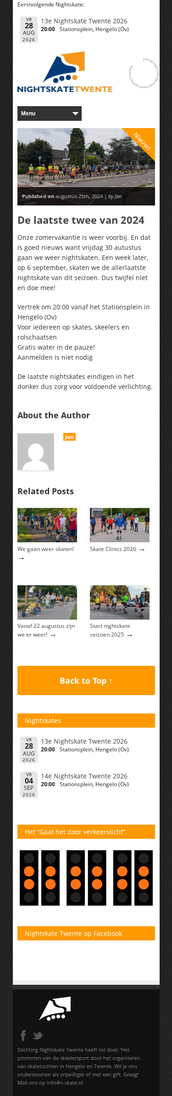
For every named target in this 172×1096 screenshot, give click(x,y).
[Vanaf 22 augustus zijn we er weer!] (47, 617)
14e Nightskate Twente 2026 (84, 776)
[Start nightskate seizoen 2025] (120, 617)
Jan (69, 437)
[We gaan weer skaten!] (47, 540)
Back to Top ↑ (86, 680)
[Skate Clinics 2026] (120, 540)
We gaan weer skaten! (45, 549)
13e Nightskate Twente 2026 (84, 20)
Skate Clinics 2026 (113, 549)
